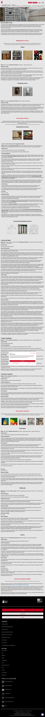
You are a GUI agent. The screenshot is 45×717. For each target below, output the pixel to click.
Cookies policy (25, 357)
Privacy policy (32, 353)
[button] (11, 353)
